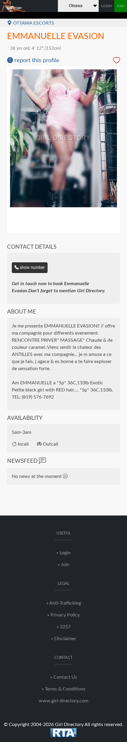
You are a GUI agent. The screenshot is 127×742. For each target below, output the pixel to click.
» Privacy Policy (63, 615)
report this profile (36, 60)
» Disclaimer (63, 638)
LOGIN (106, 6)
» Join (63, 564)
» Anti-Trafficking (63, 603)
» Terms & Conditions (63, 689)
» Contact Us (63, 677)
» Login (63, 552)
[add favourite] (116, 61)
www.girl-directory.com (63, 700)
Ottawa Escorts (33, 23)
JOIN (121, 6)
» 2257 (64, 626)
